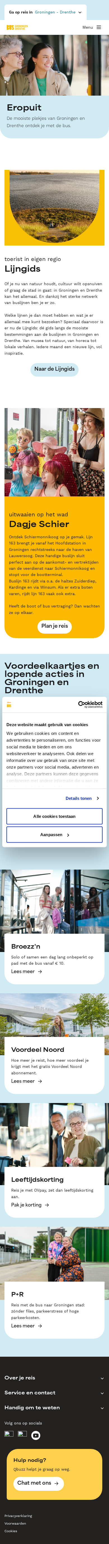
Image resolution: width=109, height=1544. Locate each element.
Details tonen (79, 798)
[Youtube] (35, 1435)
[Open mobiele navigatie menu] (98, 27)
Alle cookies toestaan (54, 816)
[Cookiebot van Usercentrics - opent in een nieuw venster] (78, 704)
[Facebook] (8, 1435)
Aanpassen (51, 834)
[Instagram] (22, 1435)
